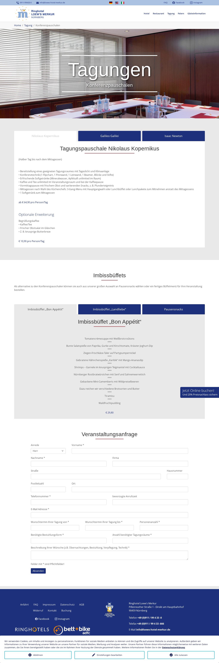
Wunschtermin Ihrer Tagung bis (103, 522)
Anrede (35, 445)
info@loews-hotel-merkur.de (52, 2)
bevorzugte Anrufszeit (124, 496)
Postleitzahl (37, 483)
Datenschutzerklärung (173, 647)
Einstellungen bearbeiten (109, 655)
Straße (34, 470)
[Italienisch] (123, 3)
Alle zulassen (181, 655)
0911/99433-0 (25, 2)
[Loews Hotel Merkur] (34, 13)
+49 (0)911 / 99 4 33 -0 (150, 617)
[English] (116, 3)
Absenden (38, 571)
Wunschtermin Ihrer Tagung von (50, 522)
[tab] (45, 136)
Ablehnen (38, 655)
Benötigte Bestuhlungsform (47, 534)
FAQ (165, 2)
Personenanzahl (150, 522)
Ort (73, 483)
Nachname (38, 458)
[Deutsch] (110, 3)
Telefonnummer (41, 496)
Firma (115, 458)
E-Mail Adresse (40, 509)
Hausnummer (174, 470)
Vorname (78, 445)
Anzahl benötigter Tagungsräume (132, 534)
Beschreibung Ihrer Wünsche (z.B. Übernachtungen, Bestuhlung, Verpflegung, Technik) (80, 547)
